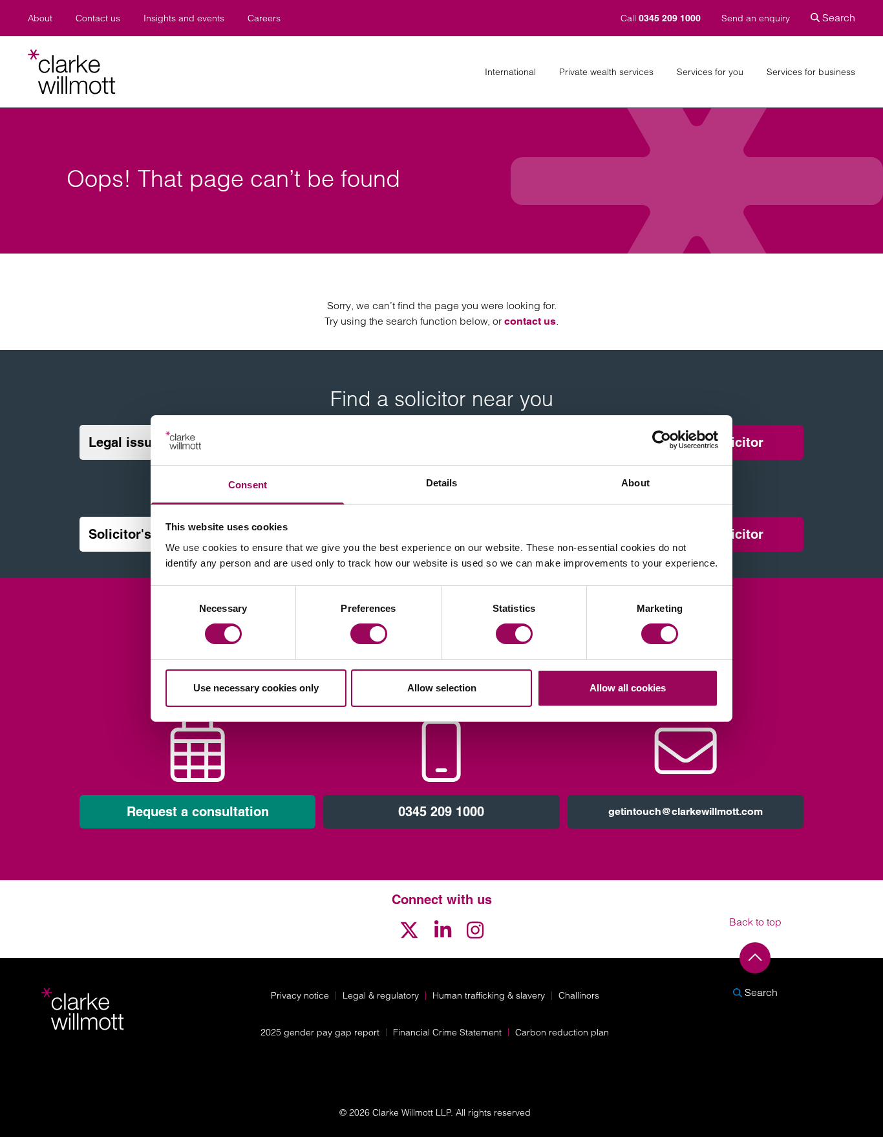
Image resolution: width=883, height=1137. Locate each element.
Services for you (710, 72)
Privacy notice (300, 995)
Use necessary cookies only (256, 687)
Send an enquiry (755, 18)
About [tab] (635, 482)
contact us (530, 321)
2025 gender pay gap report (320, 1032)
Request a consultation (198, 811)
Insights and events (184, 18)
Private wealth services (606, 72)
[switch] (368, 633)
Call (661, 18)
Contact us (98, 18)
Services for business (811, 72)
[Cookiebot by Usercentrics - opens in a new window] (661, 439)
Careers (264, 18)
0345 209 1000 (441, 811)
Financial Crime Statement (447, 1032)
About (40, 18)
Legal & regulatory (381, 995)
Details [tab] (442, 482)
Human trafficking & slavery (488, 995)
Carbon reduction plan (562, 1032)
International (510, 72)
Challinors (579, 995)
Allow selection (441, 687)
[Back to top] (755, 957)
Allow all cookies (628, 687)
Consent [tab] (247, 484)
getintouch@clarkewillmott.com (685, 811)
